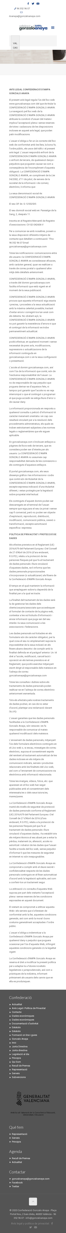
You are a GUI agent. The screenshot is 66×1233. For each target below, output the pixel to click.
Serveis (16, 1073)
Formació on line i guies (24, 1035)
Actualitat (17, 1004)
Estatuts (16, 1027)
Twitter (15, 1186)
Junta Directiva (19, 1046)
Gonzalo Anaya (20, 1038)
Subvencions (19, 1077)
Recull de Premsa (21, 1065)
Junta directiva (19, 1050)
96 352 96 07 (23, 8)
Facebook (17, 1182)
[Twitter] (33, 3)
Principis (16, 1058)
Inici (14, 1042)
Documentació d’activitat (25, 1023)
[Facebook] (28, 3)
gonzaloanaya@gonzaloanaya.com (21, 16)
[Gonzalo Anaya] (33, 27)
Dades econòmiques (23, 1015)
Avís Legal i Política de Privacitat (29, 1008)
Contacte (16, 1012)
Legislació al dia (20, 1054)
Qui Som (16, 1061)
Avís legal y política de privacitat (30, 1223)
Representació (19, 1069)
